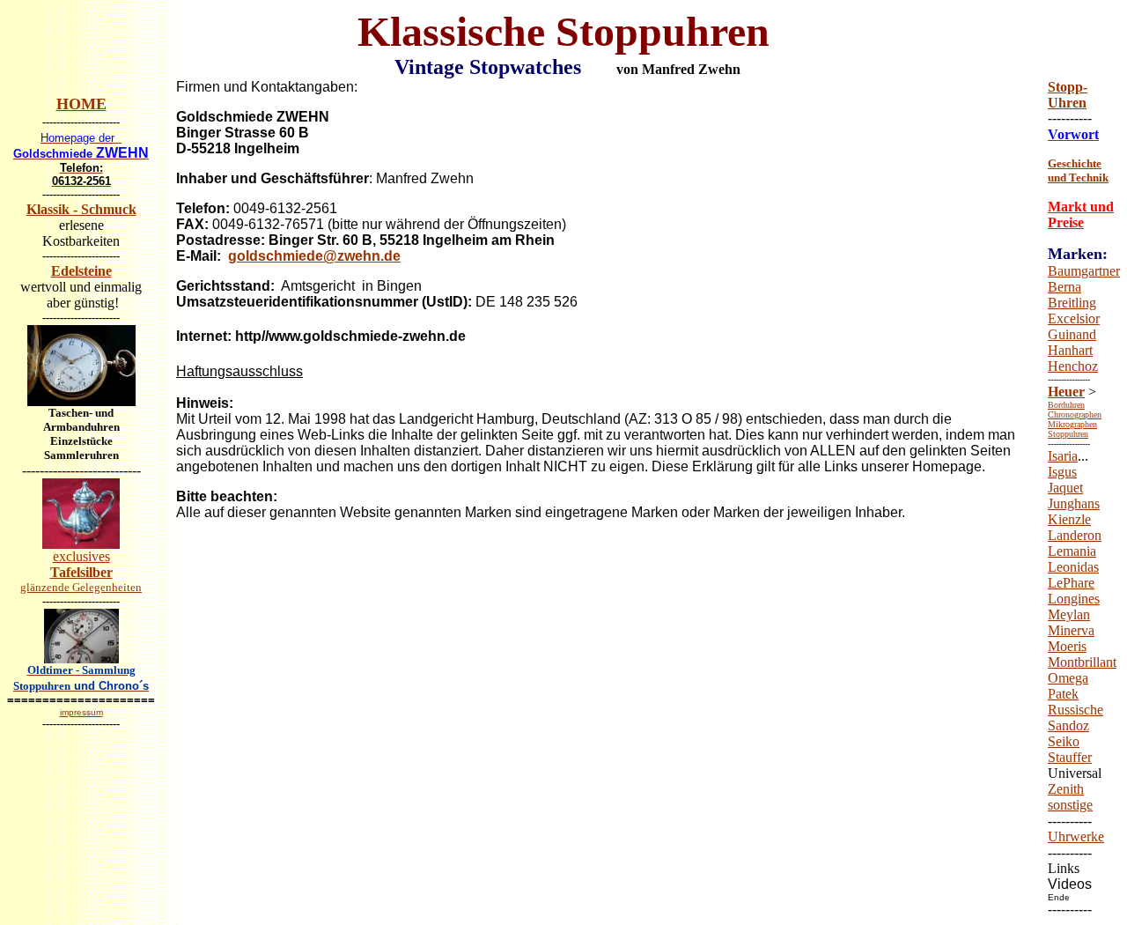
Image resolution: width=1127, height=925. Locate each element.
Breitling (1072, 302)
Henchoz (1073, 366)
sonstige (1070, 804)
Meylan (1069, 614)
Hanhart (1070, 350)
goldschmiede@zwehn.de (314, 255)
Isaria (1063, 455)
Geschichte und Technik (1078, 170)
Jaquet (1065, 487)
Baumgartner (1084, 270)
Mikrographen (1072, 424)
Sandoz (1068, 725)
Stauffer (1070, 757)
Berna (1064, 286)
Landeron (1074, 535)
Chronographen (1074, 414)
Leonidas (1073, 566)
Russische (1075, 709)
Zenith (1066, 788)
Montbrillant (1082, 662)
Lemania (1072, 551)
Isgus (1062, 471)
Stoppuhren (1068, 434)
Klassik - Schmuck (81, 209)
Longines (1074, 598)
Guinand (1072, 334)
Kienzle (1069, 519)
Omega (1068, 677)
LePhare (1071, 582)
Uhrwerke (1076, 836)
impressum (81, 712)
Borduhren (1066, 405)
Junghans (1074, 503)
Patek (1063, 693)
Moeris (1067, 646)
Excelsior (1074, 318)
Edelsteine (81, 270)
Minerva (1071, 630)
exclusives (81, 571)
